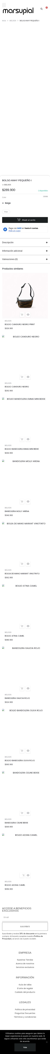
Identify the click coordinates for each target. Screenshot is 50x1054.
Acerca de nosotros (25, 963)
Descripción (7, 242)
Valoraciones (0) (10, 259)
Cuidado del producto (25, 992)
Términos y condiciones (25, 1017)
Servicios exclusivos (25, 967)
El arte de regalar (25, 988)
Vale (25, 1047)
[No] (46, 1042)
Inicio (4, 21)
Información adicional (12, 251)
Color (4, 197)
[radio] (9, 203)
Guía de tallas (25, 984)
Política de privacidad (25, 1009)
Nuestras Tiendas (25, 959)
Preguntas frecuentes (25, 1013)
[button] (4, 5)
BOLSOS (13, 21)
